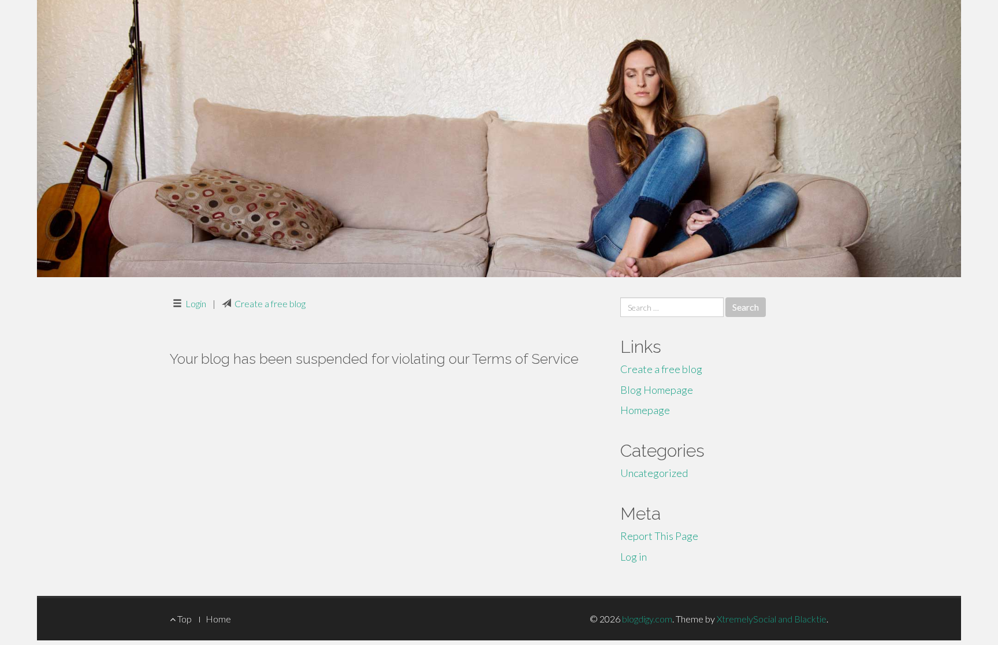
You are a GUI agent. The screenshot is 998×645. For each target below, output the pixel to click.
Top (184, 618)
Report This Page (659, 536)
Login (195, 303)
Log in (633, 556)
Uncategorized (654, 473)
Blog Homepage (656, 389)
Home (218, 618)
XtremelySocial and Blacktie (771, 618)
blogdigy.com (647, 618)
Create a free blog (270, 303)
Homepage (645, 410)
